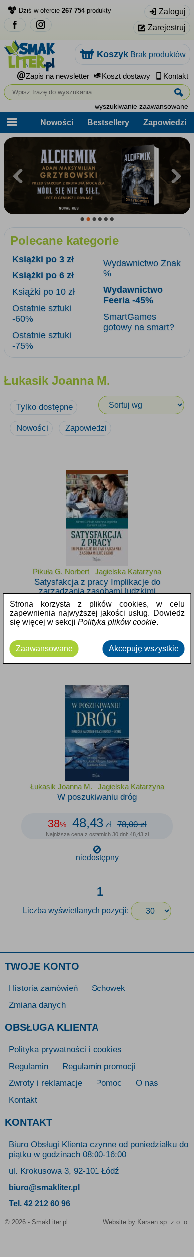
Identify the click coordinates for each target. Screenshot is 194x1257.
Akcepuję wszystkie (144, 648)
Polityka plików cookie (117, 622)
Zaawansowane (44, 648)
